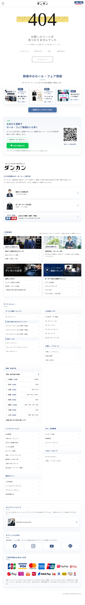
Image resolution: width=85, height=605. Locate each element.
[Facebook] (15, 546)
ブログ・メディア (51, 451)
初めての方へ (38, 51)
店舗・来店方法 (11, 368)
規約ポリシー (10, 476)
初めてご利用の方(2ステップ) (14, 251)
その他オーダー (50, 311)
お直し (50, 51)
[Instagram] (33, 546)
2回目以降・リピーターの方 (53, 251)
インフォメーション (12, 428)
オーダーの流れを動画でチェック (55, 279)
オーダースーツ (24, 51)
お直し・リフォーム (52, 346)
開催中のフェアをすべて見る (42, 110)
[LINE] (70, 546)
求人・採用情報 (50, 428)
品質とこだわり (10, 279)
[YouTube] (52, 546)
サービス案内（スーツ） (14, 311)
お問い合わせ (61, 51)
